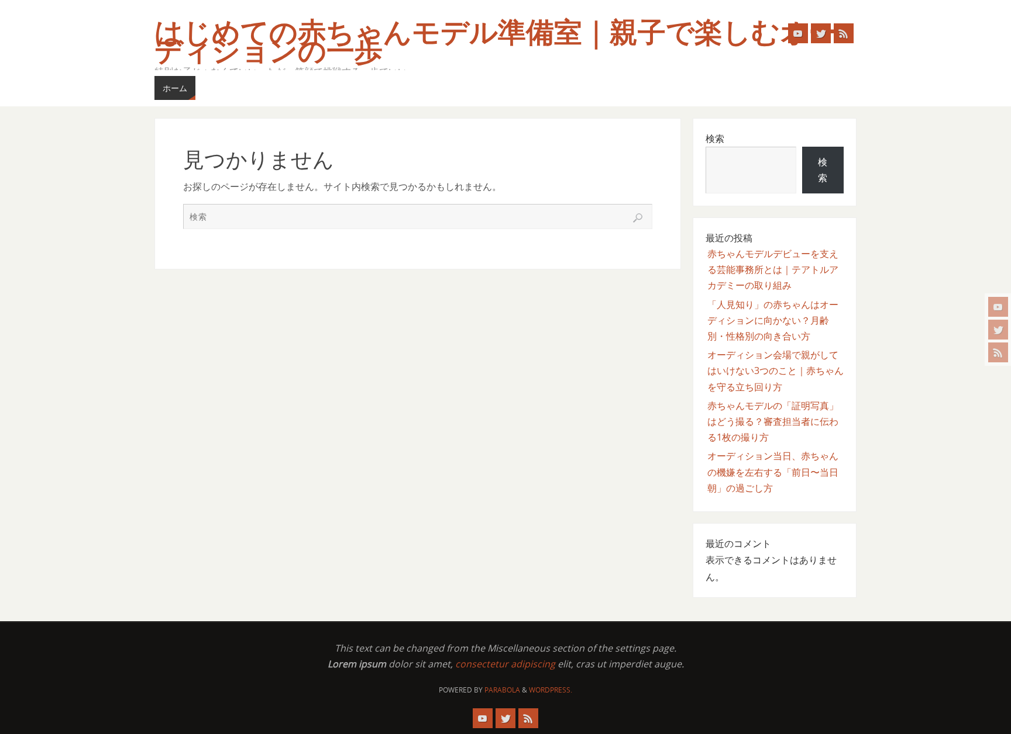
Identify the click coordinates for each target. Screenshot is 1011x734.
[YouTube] (998, 307)
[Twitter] (998, 330)
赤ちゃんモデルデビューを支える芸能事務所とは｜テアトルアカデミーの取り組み (772, 269)
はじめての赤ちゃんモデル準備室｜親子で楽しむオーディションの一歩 (495, 42)
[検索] (638, 218)
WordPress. (550, 690)
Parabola (502, 690)
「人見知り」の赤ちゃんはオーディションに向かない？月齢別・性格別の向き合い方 (772, 320)
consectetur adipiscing (505, 663)
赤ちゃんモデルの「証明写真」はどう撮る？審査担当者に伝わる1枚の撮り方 (772, 421)
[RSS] (998, 352)
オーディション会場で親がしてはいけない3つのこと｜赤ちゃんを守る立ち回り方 (775, 370)
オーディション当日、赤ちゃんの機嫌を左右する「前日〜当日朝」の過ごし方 (772, 471)
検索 (715, 138)
